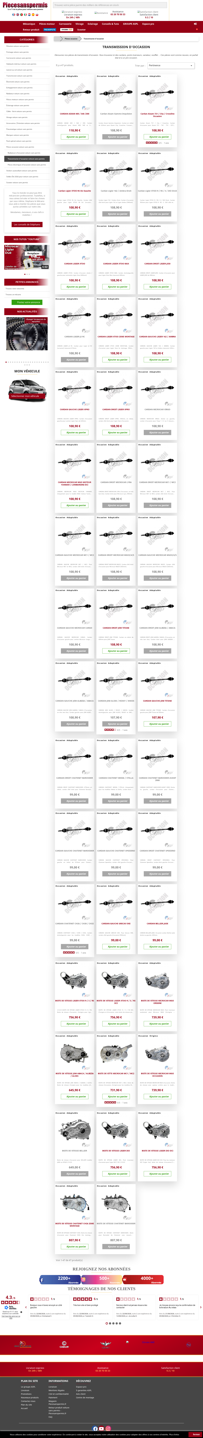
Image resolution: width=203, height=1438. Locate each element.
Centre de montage (85, 1397)
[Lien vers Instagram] (108, 1428)
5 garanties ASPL (84, 1390)
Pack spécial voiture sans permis (18, 141)
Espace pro (81, 1386)
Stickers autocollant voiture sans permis (21, 170)
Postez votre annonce (28, 302)
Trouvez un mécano (13, 294)
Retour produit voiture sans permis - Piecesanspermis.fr (59, 1410)
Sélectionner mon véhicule (25, 396)
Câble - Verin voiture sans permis (19, 111)
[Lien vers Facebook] (95, 1428)
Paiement (53, 1397)
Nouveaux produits (30, 1397)
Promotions (26, 1394)
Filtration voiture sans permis (17, 46)
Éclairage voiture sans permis (17, 105)
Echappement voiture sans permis (19, 87)
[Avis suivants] (201, 1307)
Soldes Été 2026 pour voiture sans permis (22, 176)
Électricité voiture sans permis (18, 82)
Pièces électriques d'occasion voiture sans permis (26, 165)
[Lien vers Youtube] (101, 1428)
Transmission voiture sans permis (19, 76)
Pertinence (171, 65)
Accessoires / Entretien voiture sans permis (23, 123)
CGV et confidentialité (59, 1394)
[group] (27, 257)
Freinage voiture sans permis (17, 52)
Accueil (24, 1408)
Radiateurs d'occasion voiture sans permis (23, 153)
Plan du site (26, 1404)
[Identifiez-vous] (195, 24)
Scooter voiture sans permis (17, 182)
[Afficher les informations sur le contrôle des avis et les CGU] (21, 1312)
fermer (196, 1434)
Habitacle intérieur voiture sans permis (21, 64)
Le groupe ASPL (28, 1386)
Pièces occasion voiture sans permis (20, 147)
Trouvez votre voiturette (15, 288)
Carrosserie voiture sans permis (18, 58)
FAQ (50, 1417)
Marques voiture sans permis (17, 135)
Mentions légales (56, 1390)
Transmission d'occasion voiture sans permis (26, 159)
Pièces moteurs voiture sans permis (20, 99)
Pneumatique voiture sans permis (19, 129)
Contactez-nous (28, 1401)
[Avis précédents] (26, 1307)
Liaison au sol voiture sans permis (19, 70)
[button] (29, 24)
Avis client (80, 1394)
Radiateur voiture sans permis (17, 93)
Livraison (25, 1390)
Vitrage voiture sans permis (16, 117)
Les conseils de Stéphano (27, 224)
